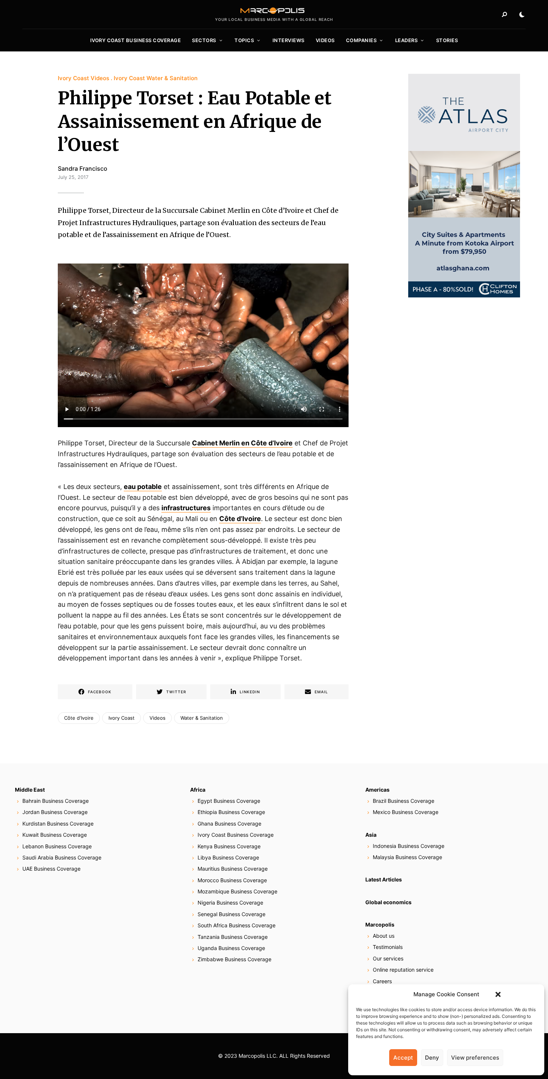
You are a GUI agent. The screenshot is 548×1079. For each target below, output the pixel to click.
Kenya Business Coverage (229, 846)
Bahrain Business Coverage (55, 801)
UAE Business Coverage (51, 868)
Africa (197, 789)
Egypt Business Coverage (229, 801)
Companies (361, 40)
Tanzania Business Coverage (233, 937)
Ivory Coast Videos (83, 78)
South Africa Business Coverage (236, 925)
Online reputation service (403, 969)
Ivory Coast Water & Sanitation (156, 78)
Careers (382, 981)
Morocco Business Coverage (232, 880)
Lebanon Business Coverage (57, 846)
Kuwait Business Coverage (54, 835)
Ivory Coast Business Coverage (135, 40)
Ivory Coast (121, 718)
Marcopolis (379, 924)
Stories (447, 40)
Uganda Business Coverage (231, 948)
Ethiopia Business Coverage (231, 812)
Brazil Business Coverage (403, 801)
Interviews (289, 40)
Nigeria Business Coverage (230, 902)
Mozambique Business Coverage (237, 891)
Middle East (30, 789)
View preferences (475, 1057)
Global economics (388, 902)
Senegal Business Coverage (231, 914)
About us (383, 936)
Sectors (204, 40)
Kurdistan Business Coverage (58, 823)
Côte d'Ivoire (79, 718)
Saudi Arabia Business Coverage (61, 857)
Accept (403, 1057)
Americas (377, 789)
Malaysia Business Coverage (407, 857)
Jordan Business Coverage (55, 812)
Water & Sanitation (201, 718)
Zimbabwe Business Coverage (234, 959)
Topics (244, 40)
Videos (325, 40)
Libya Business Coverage (228, 857)
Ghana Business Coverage (229, 823)
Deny (432, 1057)
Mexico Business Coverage (405, 812)
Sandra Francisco (82, 168)
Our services (388, 958)
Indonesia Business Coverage (408, 846)
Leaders (406, 40)
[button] (498, 994)
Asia (371, 835)
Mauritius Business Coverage (233, 868)
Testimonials (388, 947)
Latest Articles (383, 879)
